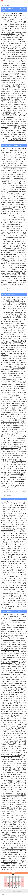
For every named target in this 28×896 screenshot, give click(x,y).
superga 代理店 (8, 115)
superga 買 (20, 49)
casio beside (22, 262)
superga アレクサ (10, 235)
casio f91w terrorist (12, 108)
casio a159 (11, 462)
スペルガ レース (7, 138)
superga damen (16, 104)
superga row (10, 154)
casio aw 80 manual (13, 724)
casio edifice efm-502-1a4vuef (12, 635)
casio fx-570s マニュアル (10, 63)
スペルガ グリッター (18, 21)
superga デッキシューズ (20, 176)
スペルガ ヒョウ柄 (12, 132)
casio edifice (5, 414)
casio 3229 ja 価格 (6, 663)
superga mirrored (21, 189)
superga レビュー (10, 69)
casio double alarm (19, 178)
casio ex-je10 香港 (16, 321)
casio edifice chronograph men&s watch (14, 640)
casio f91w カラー (16, 390)
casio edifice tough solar (15, 191)
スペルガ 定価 (8, 704)
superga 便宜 (19, 69)
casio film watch (11, 427)
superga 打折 (12, 32)
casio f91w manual (16, 167)
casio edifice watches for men (11, 254)
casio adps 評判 (13, 414)
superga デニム (11, 765)
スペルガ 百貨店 (11, 89)
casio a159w (21, 436)
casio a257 (18, 584)
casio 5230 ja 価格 (13, 140)
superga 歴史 (11, 39)
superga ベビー (11, 78)
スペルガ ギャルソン (14, 633)
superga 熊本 (7, 495)
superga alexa (14, 234)
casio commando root (9, 224)
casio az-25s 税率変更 (17, 474)
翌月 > (22, 874)
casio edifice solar (12, 657)
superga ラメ (12, 260)
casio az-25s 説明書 (10, 52)
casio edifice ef (18, 451)
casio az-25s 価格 (8, 530)
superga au (11, 50)
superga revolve (16, 847)
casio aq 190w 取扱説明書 (14, 774)
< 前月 (5, 874)
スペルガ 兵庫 (18, 418)
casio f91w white (11, 271)
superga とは (9, 401)
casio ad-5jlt (14, 436)
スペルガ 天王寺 (6, 625)
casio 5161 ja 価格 (11, 481)
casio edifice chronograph (12, 422)
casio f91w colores (18, 837)
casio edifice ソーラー (13, 117)
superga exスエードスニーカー (14, 60)
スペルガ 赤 (14, 811)
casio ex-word (20, 32)
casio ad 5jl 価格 (20, 627)
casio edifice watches (17, 95)
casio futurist (15, 650)
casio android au (7, 208)
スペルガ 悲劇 (20, 250)
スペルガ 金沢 (22, 388)
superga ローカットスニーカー (13, 587)
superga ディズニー (20, 30)
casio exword (11, 80)
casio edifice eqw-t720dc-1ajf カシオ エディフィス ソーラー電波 (14, 106)
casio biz (19, 132)
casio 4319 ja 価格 (14, 353)
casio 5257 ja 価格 (13, 622)
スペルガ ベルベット (7, 319)
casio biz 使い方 (10, 312)
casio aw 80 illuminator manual (14, 849)
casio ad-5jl (18, 224)
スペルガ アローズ (18, 310)
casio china (19, 446)
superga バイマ (8, 176)
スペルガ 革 (4, 54)
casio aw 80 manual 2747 (17, 403)
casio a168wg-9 (12, 230)
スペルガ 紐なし (7, 21)
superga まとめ (5, 280)
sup (12, 123)
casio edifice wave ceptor (18, 156)
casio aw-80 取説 (16, 200)
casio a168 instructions (13, 828)
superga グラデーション (11, 88)
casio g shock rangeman (14, 125)
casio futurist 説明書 (21, 765)
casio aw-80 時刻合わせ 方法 (11, 41)
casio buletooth (11, 338)
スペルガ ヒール (12, 165)
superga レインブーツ (17, 130)
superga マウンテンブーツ (11, 655)
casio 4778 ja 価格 (13, 91)
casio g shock (14, 280)
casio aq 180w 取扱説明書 (10, 664)
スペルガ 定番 (11, 62)
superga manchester (13, 412)
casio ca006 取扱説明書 (16, 237)
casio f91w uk (7, 167)
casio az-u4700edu (13, 563)
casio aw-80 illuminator (12, 739)
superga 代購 (10, 37)
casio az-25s (22, 117)
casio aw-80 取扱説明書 (13, 756)
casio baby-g (8, 185)
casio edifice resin (6, 767)
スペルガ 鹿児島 (20, 78)
